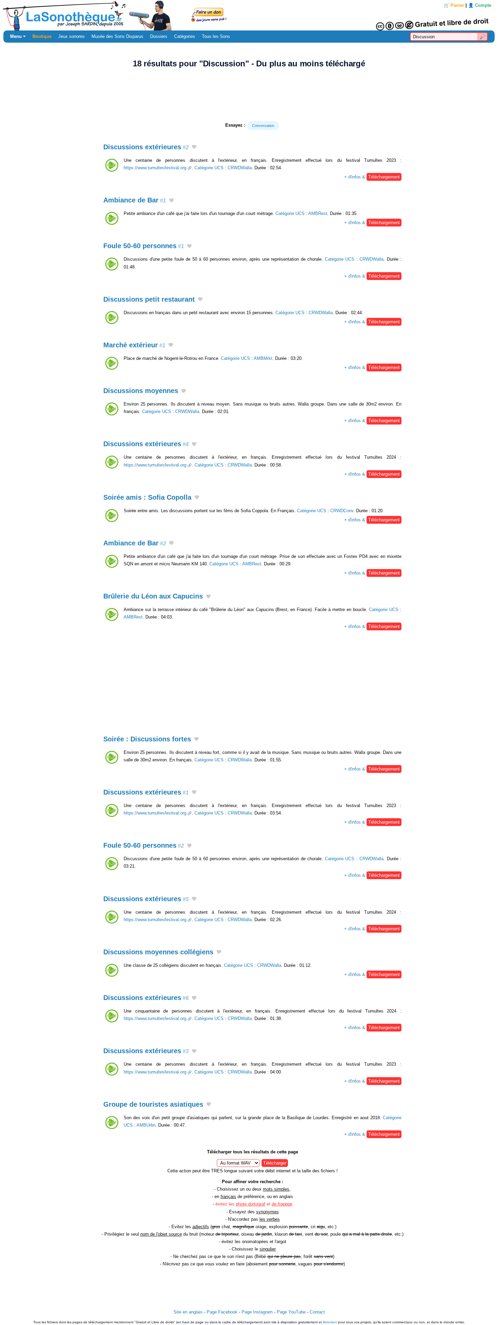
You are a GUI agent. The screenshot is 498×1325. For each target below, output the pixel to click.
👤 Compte (479, 5)
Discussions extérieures (146, 147)
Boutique (42, 36)
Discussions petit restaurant (149, 299)
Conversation (263, 126)
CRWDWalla (240, 167)
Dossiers (158, 36)
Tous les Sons (216, 36)
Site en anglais (188, 1312)
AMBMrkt (263, 358)
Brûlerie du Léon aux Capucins (153, 596)
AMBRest (317, 213)
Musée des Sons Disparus (117, 36)
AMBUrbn (146, 1125)
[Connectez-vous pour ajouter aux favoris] (194, 148)
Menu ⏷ (18, 36)
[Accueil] (249, 15)
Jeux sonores (71, 36)
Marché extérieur (134, 345)
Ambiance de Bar (134, 200)
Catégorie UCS (209, 167)
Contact (317, 1312)
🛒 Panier (454, 5)
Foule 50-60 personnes (143, 245)
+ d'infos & (372, 176)
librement (330, 1322)
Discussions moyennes (140, 390)
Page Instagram (257, 1312)
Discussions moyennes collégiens (158, 952)
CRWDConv (341, 510)
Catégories (184, 36)
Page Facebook (222, 1312)
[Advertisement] (249, 95)
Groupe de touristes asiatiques (153, 1104)
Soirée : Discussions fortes (147, 739)
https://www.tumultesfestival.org (155, 167)
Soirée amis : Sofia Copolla (147, 497)
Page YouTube (291, 1312)
